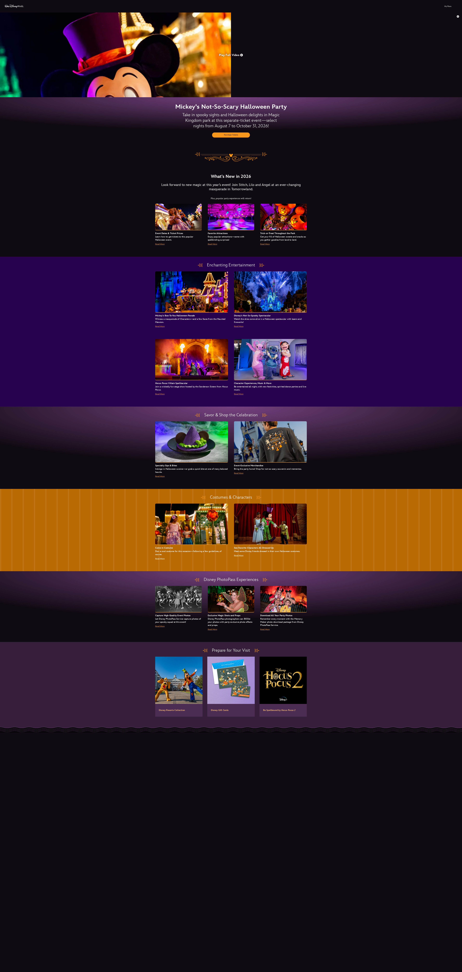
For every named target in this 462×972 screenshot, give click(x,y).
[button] (231, 54)
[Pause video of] (458, 16)
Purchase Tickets (231, 135)
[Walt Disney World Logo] (14, 6)
